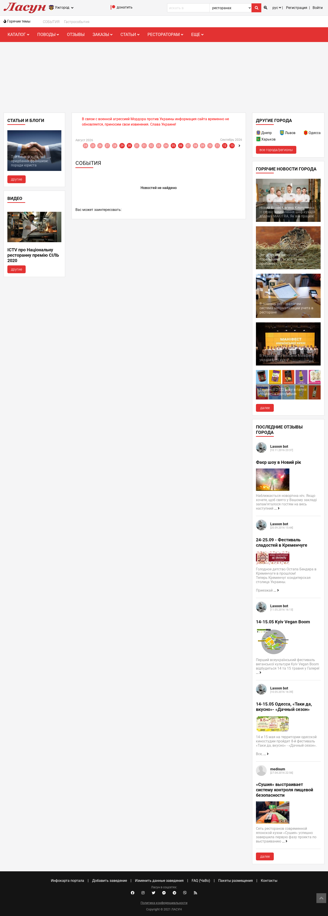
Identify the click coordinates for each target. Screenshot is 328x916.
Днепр (266, 133)
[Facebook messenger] (164, 893)
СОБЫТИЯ (51, 22)
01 (144, 145)
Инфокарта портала (67, 880)
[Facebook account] (132, 893)
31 (136, 145)
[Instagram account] (143, 893)
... (276, 508)
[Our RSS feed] (195, 893)
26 (100, 145)
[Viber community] (185, 893)
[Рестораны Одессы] (306, 133)
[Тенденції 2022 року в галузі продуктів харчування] (288, 398)
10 (210, 145)
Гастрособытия (76, 22)
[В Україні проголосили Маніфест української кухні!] (288, 364)
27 (107, 145)
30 (129, 145)
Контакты (269, 880)
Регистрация (296, 8)
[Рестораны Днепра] (258, 133)
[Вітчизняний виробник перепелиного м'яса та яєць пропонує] (288, 268)
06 (180, 145)
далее (265, 408)
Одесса (315, 133)
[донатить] (113, 8)
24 (85, 145)
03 (158, 145)
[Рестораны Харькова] (258, 140)
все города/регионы (276, 150)
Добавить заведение (109, 880)
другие (16, 179)
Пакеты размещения (235, 880)
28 (114, 145)
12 (224, 145)
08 (195, 145)
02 (151, 145)
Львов (290, 133)
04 (166, 145)
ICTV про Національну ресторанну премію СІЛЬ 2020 (33, 255)
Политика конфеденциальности (164, 903)
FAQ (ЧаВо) (201, 880)
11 (217, 145)
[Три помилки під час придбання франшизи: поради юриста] (34, 170)
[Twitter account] (153, 893)
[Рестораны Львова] (282, 133)
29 (122, 145)
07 (188, 145)
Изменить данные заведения (159, 880)
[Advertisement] (164, 75)
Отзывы (76, 34)
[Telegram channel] (174, 893)
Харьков (268, 139)
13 (232, 145)
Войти (318, 8)
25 (92, 145)
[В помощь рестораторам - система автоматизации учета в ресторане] (288, 317)
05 (173, 145)
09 (202, 145)
